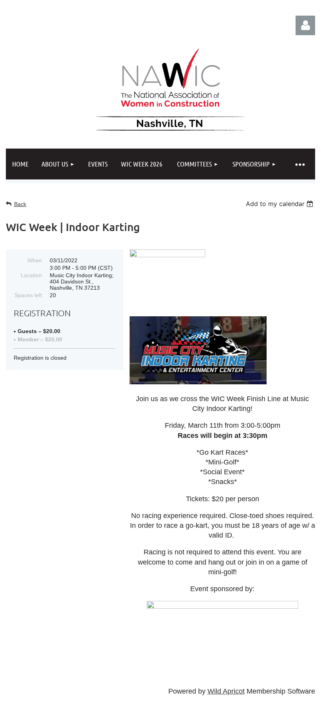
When (34, 260)
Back (20, 204)
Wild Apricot (226, 691)
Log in (305, 25)
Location (31, 275)
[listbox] (280, 203)
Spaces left (28, 295)
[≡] (299, 164)
